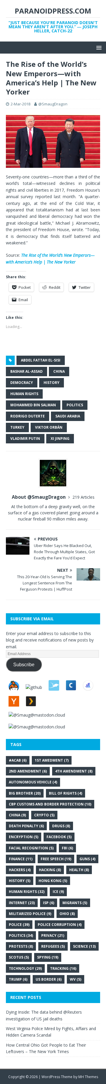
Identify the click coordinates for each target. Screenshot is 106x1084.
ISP (48, 902)
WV (75, 979)
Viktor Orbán (48, 427)
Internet (22, 902)
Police (19, 924)
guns (87, 858)
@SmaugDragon (52, 104)
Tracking (63, 968)
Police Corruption (60, 924)
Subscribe (23, 664)
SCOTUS (19, 957)
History (51, 382)
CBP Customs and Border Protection (50, 804)
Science (84, 946)
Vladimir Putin (25, 438)
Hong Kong (53, 880)
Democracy (21, 382)
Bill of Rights (65, 793)
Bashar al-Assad (26, 371)
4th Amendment (73, 771)
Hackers (20, 869)
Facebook (59, 836)
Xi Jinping (60, 438)
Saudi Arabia (67, 416)
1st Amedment (52, 760)
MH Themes (88, 1076)
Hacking (50, 869)
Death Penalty (26, 825)
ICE (58, 891)
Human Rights (24, 393)
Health (79, 869)
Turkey (17, 427)
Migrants (74, 902)
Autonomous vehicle (33, 782)
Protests (21, 946)
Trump (18, 979)
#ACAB (17, 760)
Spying (47, 957)
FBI (67, 848)
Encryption (23, 836)
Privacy (52, 935)
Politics (75, 404)
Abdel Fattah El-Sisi (40, 360)
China (59, 371)
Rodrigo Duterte (27, 416)
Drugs (61, 825)
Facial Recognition (31, 848)
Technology (25, 968)
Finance (20, 858)
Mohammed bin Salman (33, 404)
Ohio (67, 913)
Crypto (44, 815)
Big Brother (25, 793)
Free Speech (56, 858)
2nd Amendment (28, 771)
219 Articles (83, 497)
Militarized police (30, 913)
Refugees (53, 946)
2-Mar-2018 (20, 104)
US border (49, 979)
